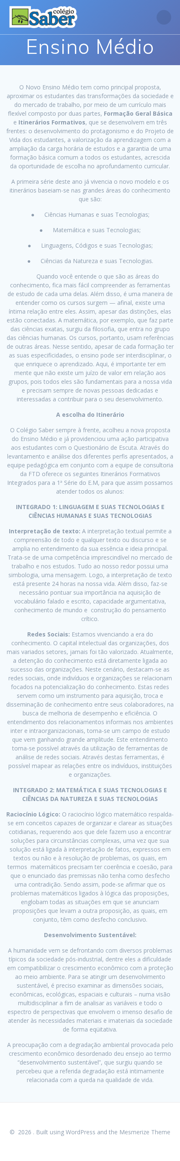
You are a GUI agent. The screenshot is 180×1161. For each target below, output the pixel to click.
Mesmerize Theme (144, 1132)
